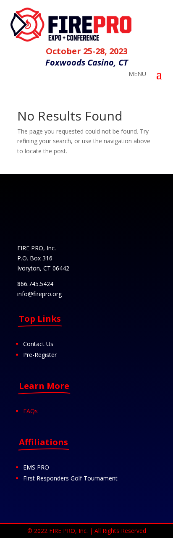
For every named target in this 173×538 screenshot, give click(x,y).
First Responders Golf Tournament (70, 478)
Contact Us (38, 344)
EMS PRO (36, 467)
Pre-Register (40, 355)
